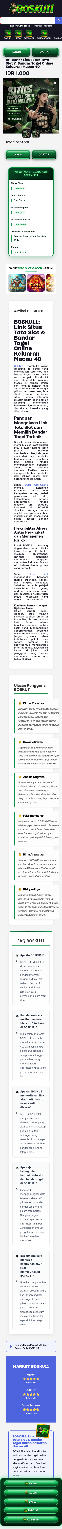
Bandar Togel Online (35, 484)
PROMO (33, 1483)
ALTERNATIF (33, 1518)
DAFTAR (45, 51)
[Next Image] (56, 106)
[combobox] (28, 20)
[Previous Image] (6, 106)
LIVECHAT (33, 1509)
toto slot (39, 574)
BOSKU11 (19, 366)
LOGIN (16, 51)
